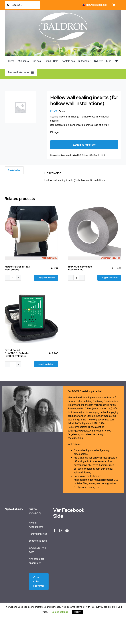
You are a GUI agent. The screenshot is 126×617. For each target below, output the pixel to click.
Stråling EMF (75, 155)
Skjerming (65, 155)
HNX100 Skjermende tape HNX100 (80, 268)
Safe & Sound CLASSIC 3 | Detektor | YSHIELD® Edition (17, 352)
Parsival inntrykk (38, 533)
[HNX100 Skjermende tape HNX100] (95, 233)
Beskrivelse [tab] (14, 170)
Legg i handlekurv (84, 144)
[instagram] (60, 530)
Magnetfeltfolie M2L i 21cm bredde (17, 268)
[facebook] (54, 530)
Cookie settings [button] (60, 612)
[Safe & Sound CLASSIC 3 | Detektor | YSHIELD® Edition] (31, 316)
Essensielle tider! (38, 540)
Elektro (85, 155)
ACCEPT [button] (77, 612)
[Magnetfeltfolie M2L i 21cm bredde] (31, 233)
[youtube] (67, 530)
